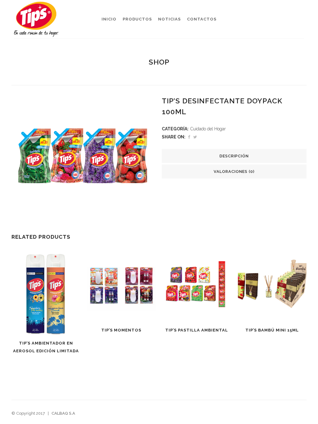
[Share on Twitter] (195, 137)
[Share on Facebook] (189, 137)
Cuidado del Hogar (208, 128)
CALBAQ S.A (63, 413)
